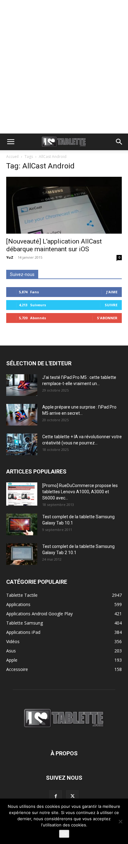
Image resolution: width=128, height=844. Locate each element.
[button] (11, 142)
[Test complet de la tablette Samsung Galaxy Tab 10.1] (21, 524)
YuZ (9, 257)
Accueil (12, 156)
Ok (64, 833)
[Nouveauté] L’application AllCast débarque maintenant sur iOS (54, 245)
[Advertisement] (64, 66)
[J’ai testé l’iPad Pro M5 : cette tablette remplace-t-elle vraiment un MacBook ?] (21, 385)
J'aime (111, 292)
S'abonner (107, 318)
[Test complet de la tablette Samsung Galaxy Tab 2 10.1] (21, 554)
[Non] (120, 821)
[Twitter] (72, 796)
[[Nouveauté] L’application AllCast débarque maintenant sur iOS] (64, 205)
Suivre (111, 305)
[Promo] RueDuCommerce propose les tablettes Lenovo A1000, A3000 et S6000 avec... (80, 491)
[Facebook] (55, 796)
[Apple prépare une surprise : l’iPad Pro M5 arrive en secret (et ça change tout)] (21, 415)
